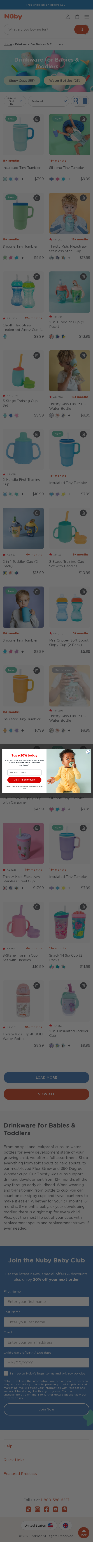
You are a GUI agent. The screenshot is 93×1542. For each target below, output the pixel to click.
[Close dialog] (88, 752)
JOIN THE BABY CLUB (24, 779)
